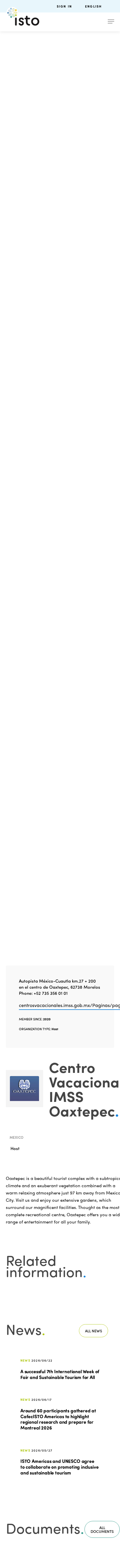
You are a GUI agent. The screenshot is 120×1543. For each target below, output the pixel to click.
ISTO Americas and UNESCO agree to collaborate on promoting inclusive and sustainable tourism (59, 1467)
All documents (102, 1529)
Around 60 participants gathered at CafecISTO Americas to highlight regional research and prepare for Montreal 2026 (58, 1419)
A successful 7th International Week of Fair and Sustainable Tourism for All (59, 1374)
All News (93, 1330)
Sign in (64, 6)
